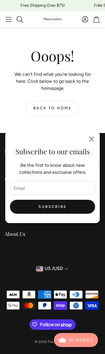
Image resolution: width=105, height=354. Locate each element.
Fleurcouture (52, 19)
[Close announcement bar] (99, 4)
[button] (9, 19)
